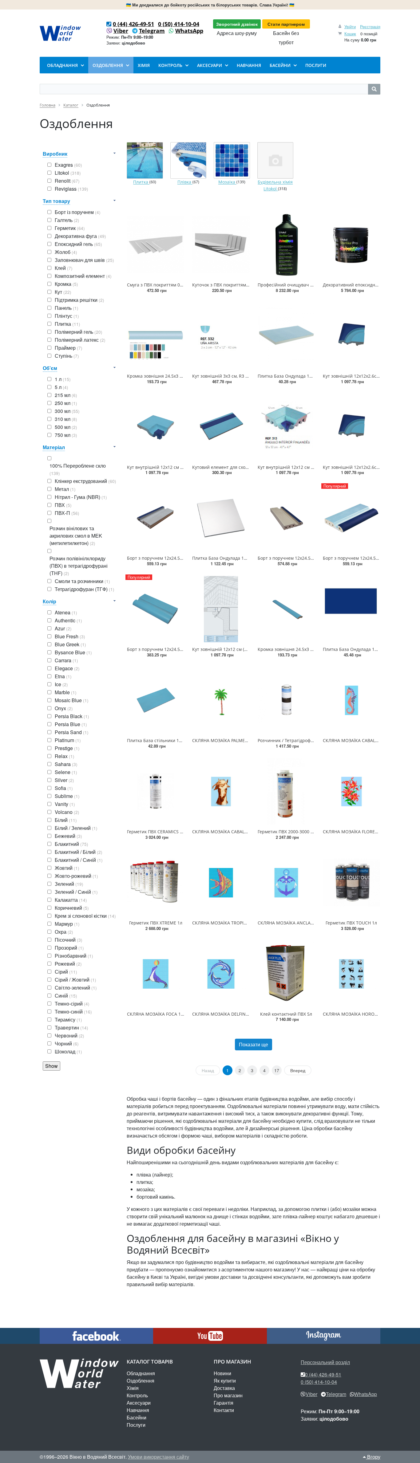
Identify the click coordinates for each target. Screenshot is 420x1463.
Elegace (67, 668)
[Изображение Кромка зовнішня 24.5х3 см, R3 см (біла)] (155, 336)
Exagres (68, 164)
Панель (66, 307)
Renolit (67, 180)
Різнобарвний (74, 955)
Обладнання (141, 1373)
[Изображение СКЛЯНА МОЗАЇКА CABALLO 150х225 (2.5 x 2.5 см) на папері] (220, 791)
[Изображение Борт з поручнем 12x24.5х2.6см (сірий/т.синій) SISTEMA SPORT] (155, 518)
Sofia (64, 788)
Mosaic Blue (72, 700)
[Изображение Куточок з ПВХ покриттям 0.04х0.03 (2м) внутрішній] (220, 245)
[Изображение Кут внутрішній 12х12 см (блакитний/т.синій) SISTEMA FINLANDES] (286, 427)
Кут (63, 291)
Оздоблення (140, 1380)
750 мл (66, 434)
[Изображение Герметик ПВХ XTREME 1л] (155, 883)
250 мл (66, 403)
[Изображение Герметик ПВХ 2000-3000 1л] (286, 791)
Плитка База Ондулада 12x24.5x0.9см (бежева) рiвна (247, 558)
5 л (61, 387)
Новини (222, 1373)
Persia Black (72, 716)
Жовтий (67, 867)
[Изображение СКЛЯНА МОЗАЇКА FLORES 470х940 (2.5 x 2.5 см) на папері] (351, 791)
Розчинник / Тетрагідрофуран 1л (292, 740)
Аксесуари (139, 1402)
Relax (64, 756)
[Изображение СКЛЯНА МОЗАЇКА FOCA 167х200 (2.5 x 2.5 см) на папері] (155, 974)
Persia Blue (71, 724)
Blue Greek (70, 644)
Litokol (68, 172)
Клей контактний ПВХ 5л (286, 1014)
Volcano (67, 811)
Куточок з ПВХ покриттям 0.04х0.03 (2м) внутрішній (246, 285)
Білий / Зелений (76, 827)
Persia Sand (72, 732)
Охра (64, 931)
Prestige (67, 748)
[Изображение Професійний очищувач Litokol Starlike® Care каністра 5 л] (286, 245)
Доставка (224, 1387)
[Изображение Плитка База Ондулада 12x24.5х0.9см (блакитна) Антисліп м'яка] (286, 336)
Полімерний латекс (80, 339)
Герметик (70, 228)
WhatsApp (189, 30)
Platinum (68, 740)
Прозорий (69, 947)
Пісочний (68, 939)
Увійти (350, 26)
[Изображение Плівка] (188, 160)
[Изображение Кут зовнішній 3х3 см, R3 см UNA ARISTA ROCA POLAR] (220, 336)
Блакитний (71, 843)
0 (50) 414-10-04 (178, 24)
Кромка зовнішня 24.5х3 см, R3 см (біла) (169, 376)
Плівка (184, 182)
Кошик (350, 34)
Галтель (67, 220)
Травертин (71, 1027)
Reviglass (71, 188)
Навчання (138, 1410)
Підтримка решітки (79, 299)
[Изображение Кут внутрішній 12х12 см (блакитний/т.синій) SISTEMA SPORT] (155, 427)
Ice (61, 684)
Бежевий (68, 835)
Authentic (68, 620)
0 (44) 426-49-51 (133, 24)
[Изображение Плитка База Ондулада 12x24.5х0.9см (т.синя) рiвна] (351, 609)
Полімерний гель (78, 331)
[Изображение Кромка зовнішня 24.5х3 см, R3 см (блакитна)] (286, 609)
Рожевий (68, 963)
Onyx (64, 708)
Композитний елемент (83, 275)
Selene (66, 772)
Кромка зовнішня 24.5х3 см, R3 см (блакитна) (305, 649)
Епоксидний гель (78, 243)
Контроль (137, 1395)
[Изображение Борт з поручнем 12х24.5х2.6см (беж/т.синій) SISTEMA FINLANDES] (286, 518)
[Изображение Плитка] (145, 160)
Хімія (133, 1387)
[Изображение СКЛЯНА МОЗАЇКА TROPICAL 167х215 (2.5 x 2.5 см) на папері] (220, 883)
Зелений (69, 883)
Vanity (65, 803)
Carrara (66, 660)
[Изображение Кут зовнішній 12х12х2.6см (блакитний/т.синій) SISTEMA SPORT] (351, 336)
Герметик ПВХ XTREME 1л (155, 923)
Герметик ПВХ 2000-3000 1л (286, 832)
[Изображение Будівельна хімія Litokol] (275, 160)
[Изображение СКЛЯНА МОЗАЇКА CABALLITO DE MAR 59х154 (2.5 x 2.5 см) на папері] (351, 700)
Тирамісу (68, 1019)
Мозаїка (227, 182)
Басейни (136, 1417)
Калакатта (71, 899)
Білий (66, 819)
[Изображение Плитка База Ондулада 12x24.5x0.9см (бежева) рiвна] (220, 518)
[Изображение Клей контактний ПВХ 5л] (286, 974)
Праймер (68, 347)
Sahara (66, 764)
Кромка (66, 283)
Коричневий (72, 907)
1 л (63, 379)
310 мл (66, 418)
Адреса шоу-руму (237, 33)
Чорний (67, 1043)
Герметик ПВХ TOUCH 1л (351, 923)
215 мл (66, 395)
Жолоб (66, 251)
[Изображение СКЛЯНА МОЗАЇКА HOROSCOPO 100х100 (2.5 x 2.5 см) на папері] (351, 974)
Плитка (67, 323)
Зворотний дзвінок (237, 24)
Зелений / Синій (76, 891)
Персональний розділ (325, 1362)
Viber (120, 30)
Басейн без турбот (286, 37)
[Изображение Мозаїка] (232, 160)
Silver (64, 780)
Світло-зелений (76, 987)
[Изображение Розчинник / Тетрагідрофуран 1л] (286, 700)
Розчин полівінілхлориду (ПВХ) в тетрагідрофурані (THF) (79, 566)
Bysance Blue (73, 652)
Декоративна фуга (80, 235)
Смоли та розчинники (82, 581)
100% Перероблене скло (78, 469)
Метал (65, 488)
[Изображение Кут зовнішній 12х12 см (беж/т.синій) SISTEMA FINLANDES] (220, 609)
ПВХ (63, 504)
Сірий (66, 971)
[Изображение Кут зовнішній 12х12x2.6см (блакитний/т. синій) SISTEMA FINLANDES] (351, 427)
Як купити (225, 1380)
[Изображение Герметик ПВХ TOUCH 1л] (351, 883)
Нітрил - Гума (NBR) (81, 496)
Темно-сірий (72, 1003)
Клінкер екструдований (85, 480)
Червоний (69, 1035)
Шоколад (68, 1051)
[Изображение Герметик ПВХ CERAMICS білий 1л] (155, 791)
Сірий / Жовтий (75, 979)
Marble (66, 692)
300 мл (67, 410)
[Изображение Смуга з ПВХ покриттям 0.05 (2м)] (155, 245)
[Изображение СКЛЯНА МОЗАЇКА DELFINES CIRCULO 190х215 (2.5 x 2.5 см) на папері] (220, 974)
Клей (64, 267)
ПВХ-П (67, 512)
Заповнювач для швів (84, 259)
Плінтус (67, 315)
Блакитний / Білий (78, 851)
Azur (63, 628)
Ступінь (67, 355)
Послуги (136, 1424)
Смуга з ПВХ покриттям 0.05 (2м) (161, 285)
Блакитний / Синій (79, 859)
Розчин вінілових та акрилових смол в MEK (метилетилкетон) (76, 536)
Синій (66, 995)
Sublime (67, 796)
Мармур (67, 923)
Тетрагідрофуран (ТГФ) (84, 589)
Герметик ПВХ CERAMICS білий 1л (162, 832)
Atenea (66, 612)
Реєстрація (370, 26)
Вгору (373, 1456)
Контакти (224, 1410)
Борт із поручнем (78, 212)
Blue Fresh (70, 636)
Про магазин (228, 1395)
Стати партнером (286, 24)
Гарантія (223, 1402)
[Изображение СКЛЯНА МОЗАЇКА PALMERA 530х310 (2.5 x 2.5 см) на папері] (220, 700)
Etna (63, 676)
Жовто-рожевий (76, 875)
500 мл (66, 426)
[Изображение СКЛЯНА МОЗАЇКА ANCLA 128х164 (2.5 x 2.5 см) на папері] (286, 883)
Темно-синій (73, 1011)
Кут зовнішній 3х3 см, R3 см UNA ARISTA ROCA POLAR (248, 376)
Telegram (152, 30)
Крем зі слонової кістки (85, 915)
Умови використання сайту (158, 1456)
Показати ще (253, 1044)
